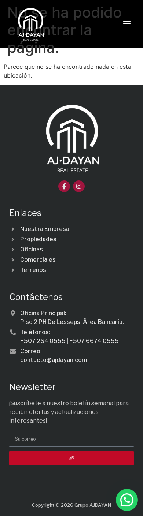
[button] (127, 500)
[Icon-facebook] (64, 186)
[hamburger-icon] (127, 24)
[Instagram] (79, 186)
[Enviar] (71, 458)
